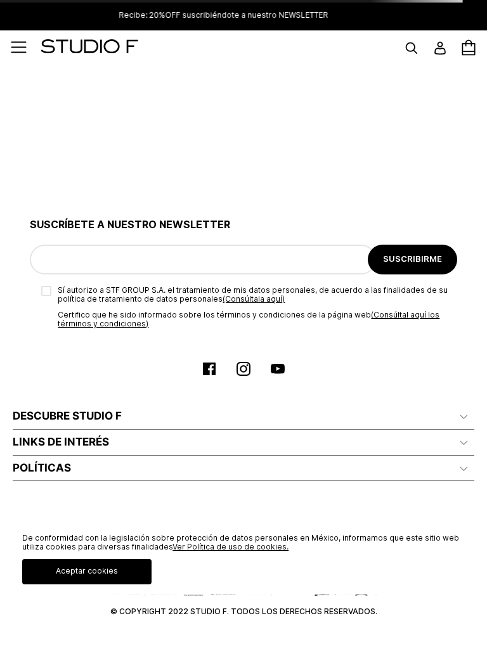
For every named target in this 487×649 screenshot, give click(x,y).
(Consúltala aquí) (254, 299)
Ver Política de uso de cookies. (230, 546)
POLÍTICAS (42, 467)
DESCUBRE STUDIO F (67, 415)
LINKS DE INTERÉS (61, 441)
